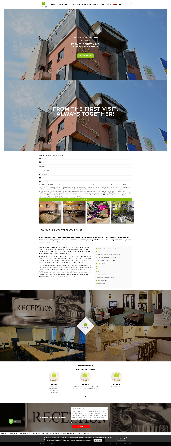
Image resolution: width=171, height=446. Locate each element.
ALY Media (70, 443)
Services (95, 4)
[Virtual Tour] (11, 421)
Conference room (84, 4)
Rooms (53, 4)
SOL (125, 443)
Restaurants (63, 4)
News (102, 4)
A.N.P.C (130, 443)
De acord (98, 440)
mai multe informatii (86, 440)
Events (73, 4)
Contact (109, 4)
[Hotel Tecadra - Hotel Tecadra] (43, 4)
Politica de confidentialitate (115, 443)
